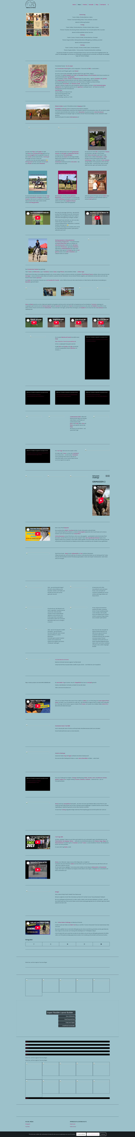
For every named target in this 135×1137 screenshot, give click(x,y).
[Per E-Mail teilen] (67, 944)
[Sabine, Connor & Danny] (50, 987)
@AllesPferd (105, 704)
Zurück (88, 457)
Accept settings (81, 1134)
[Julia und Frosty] (84, 987)
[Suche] (108, 4)
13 (102, 463)
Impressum (72, 1124)
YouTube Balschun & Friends (62, 659)
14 (104, 463)
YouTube (27, 1126)
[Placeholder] (67, 987)
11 (100, 463)
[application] (97, 357)
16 (106, 463)
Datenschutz (73, 1126)
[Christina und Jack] (101, 987)
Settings (103, 1134)
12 (101, 463)
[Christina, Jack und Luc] (33, 987)
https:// (27, 1041)
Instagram (27, 1124)
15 (105, 463)
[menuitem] (74, 4)
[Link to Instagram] (84, 944)
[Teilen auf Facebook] (33, 944)
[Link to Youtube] (101, 944)
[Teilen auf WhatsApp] (50, 944)
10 (99, 463)
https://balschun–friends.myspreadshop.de (65, 341)
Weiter (106, 457)
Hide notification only (93, 1134)
